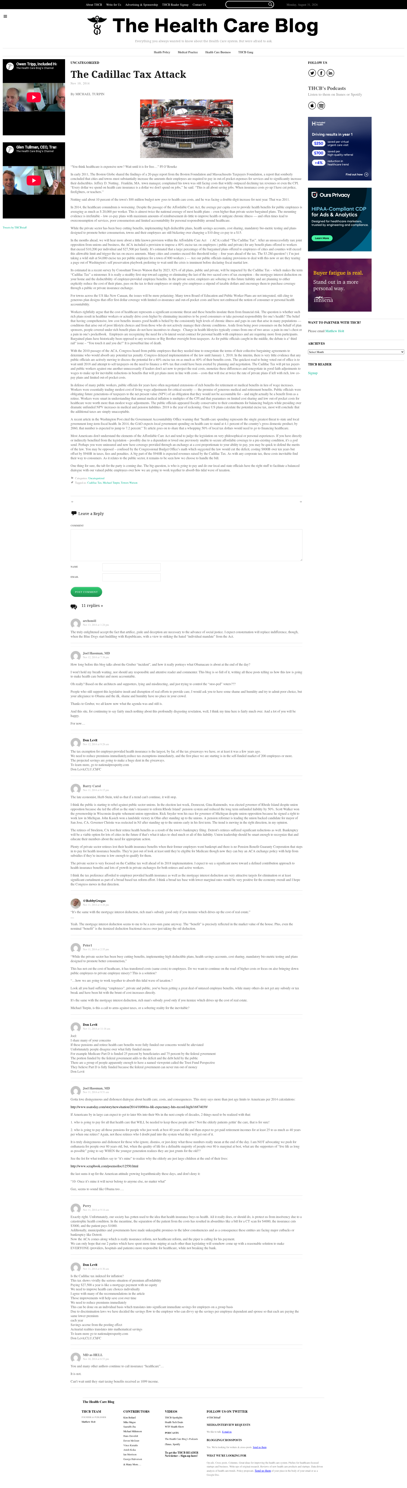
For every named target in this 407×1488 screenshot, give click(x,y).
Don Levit (90, 740)
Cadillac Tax (94, 482)
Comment (77, 525)
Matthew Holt (334, 331)
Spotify (176, 1444)
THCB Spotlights (174, 1417)
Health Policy (162, 52)
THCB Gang (245, 52)
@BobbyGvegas (94, 900)
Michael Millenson (132, 1431)
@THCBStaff (213, 1417)
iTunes (168, 1444)
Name (74, 566)
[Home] (202, 25)
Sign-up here (189, 1456)
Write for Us (113, 5)
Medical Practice (188, 52)
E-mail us (227, 1431)
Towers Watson (129, 482)
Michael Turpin (111, 482)
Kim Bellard (129, 1417)
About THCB (94, 5)
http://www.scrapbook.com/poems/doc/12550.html (104, 1166)
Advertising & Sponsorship (141, 5)
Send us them (259, 1447)
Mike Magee (129, 1422)
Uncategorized (85, 62)
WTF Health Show (174, 1426)
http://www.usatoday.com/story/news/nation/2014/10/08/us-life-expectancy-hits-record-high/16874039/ (139, 1106)
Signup (313, 373)
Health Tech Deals (174, 1422)
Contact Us (199, 5)
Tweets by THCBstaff (15, 227)
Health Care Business (218, 52)
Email (74, 577)
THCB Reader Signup (175, 5)
